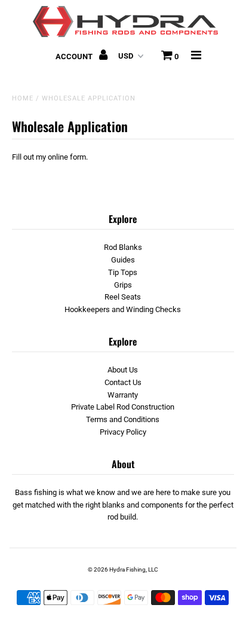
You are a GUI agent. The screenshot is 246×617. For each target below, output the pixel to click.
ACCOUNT (75, 56)
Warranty (122, 394)
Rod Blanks (123, 247)
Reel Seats (122, 296)
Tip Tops (122, 272)
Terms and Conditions (122, 419)
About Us (122, 369)
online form (67, 156)
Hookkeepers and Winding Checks (122, 309)
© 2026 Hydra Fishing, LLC (123, 569)
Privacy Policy (123, 431)
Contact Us (123, 382)
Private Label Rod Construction (122, 406)
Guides (123, 259)
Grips (123, 284)
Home (22, 98)
